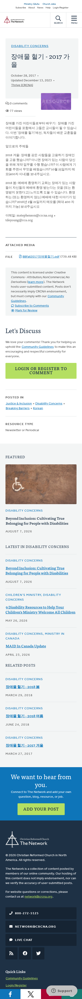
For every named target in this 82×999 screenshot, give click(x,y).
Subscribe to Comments (32, 306)
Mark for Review (26, 310)
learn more (35, 282)
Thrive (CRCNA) (22, 85)
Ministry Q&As (31, 4)
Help (48, 8)
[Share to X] (30, 994)
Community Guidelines (38, 347)
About (31, 8)
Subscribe (20, 8)
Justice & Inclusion (19, 403)
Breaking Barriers (18, 408)
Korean (38, 408)
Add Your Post (41, 809)
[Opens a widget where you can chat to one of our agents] (61, 991)
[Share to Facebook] (10, 994)
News (40, 8)
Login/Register (61, 8)
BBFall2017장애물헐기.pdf (41, 257)
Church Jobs (49, 4)
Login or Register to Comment (41, 370)
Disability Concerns (30, 46)
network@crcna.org (38, 896)
